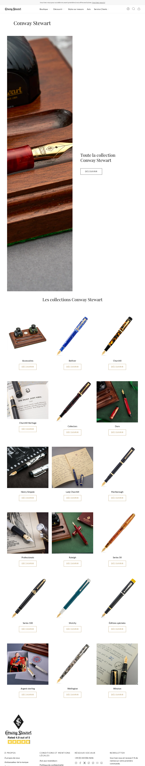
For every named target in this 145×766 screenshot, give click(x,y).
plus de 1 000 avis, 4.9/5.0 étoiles (89, 2)
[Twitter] (84, 763)
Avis (89, 9)
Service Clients (100, 9)
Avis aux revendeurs (48, 760)
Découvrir (57, 9)
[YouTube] (97, 763)
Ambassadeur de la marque (16, 762)
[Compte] (128, 9)
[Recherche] (133, 9)
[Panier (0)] (138, 9)
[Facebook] (80, 763)
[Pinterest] (93, 763)
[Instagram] (76, 763)
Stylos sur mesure (76, 9)
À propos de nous (12, 758)
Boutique (44, 9)
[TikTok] (89, 763)
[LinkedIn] (101, 763)
